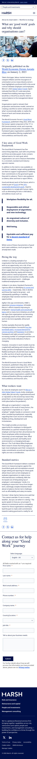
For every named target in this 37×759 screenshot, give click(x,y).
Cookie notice (6, 745)
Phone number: (8, 595)
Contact (5, 521)
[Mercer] (8, 13)
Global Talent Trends (20, 89)
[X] (4, 737)
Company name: (9, 605)
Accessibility (27, 742)
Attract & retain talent (9, 20)
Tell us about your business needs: (15, 635)
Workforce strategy (26, 20)
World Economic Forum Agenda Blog (18, 70)
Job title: (6, 625)
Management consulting (11, 711)
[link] (3, 60)
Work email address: (10, 586)
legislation (20, 332)
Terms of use (6, 742)
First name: (7, 566)
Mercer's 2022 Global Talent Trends (17, 391)
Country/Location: (9, 615)
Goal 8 (16, 185)
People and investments (11, 707)
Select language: (16, 553)
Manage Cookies (7, 748)
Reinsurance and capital (11, 704)
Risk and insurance (9, 700)
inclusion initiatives (16, 305)
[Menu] (34, 13)
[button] (34, 2)
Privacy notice (24, 667)
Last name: (7, 576)
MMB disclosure (18, 745)
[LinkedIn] (10, 737)
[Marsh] (12, 694)
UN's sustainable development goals (14, 186)
